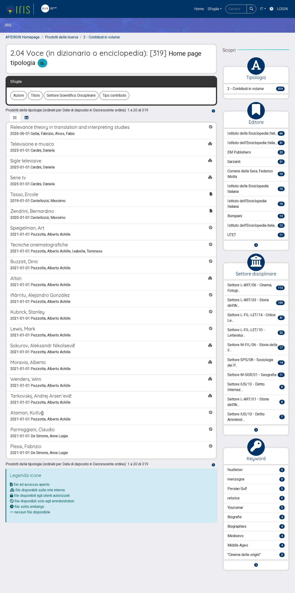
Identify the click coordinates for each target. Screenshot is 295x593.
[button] (256, 245)
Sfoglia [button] (213, 9)
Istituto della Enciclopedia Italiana (255, 188)
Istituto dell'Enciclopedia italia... (255, 225)
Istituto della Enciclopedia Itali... (255, 133)
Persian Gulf (255, 489)
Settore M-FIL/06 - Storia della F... (255, 347)
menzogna (255, 479)
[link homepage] (20, 8)
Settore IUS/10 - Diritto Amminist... (255, 416)
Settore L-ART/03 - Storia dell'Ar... (255, 302)
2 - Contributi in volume (101, 37)
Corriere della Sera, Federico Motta (255, 173)
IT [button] (261, 9)
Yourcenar (255, 507)
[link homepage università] (50, 8)
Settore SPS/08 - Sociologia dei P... (255, 362)
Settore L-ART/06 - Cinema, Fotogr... (255, 287)
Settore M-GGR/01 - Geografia (255, 375)
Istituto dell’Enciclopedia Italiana (255, 203)
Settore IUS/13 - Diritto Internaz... (255, 387)
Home (199, 9)
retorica (255, 498)
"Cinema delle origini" (255, 555)
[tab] (15, 118)
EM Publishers (255, 152)
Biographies (255, 526)
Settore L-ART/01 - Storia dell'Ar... (255, 402)
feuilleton (255, 470)
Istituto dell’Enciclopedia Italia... (255, 143)
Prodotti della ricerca (61, 37)
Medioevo (255, 536)
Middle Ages (255, 545)
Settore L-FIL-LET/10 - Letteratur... (255, 332)
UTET (255, 235)
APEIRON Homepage (23, 37)
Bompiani (255, 216)
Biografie (255, 517)
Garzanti (255, 162)
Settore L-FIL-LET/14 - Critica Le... (255, 317)
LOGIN (282, 9)
